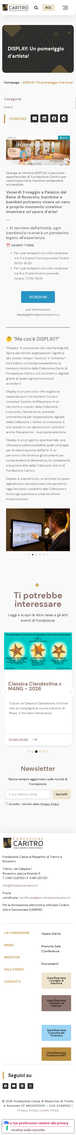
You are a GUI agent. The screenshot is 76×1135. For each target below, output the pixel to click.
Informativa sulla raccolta (25, 1130)
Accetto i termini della (34, 804)
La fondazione (17, 933)
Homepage (11, 83)
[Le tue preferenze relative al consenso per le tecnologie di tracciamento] (7, 1128)
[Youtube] (14, 1086)
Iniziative (12, 957)
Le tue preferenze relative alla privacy (38, 1123)
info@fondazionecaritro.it (20, 886)
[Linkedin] (22, 1086)
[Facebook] (5, 1086)
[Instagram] (30, 1086)
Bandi (9, 945)
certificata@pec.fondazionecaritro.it (45, 898)
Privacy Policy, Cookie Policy (38, 1110)
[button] (36, 7)
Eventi (8, 107)
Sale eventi (14, 969)
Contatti (12, 981)
